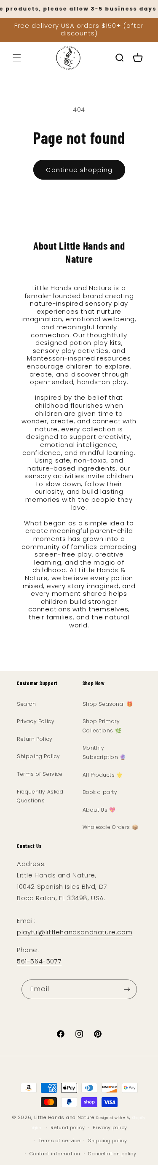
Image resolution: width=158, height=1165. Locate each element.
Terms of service (59, 1140)
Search (26, 704)
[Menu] (17, 57)
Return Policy (35, 739)
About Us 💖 (99, 809)
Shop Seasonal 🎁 (108, 704)
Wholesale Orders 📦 (111, 827)
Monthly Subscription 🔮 (104, 752)
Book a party (100, 792)
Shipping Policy (38, 756)
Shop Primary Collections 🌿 (102, 726)
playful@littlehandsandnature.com (74, 932)
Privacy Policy (35, 721)
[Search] (119, 57)
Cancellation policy (112, 1153)
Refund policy (68, 1127)
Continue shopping (79, 169)
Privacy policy (110, 1127)
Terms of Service (40, 774)
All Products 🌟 (103, 774)
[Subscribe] (127, 989)
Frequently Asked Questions (40, 796)
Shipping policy (107, 1140)
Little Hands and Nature (64, 1117)
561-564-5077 (39, 961)
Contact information (54, 1153)
